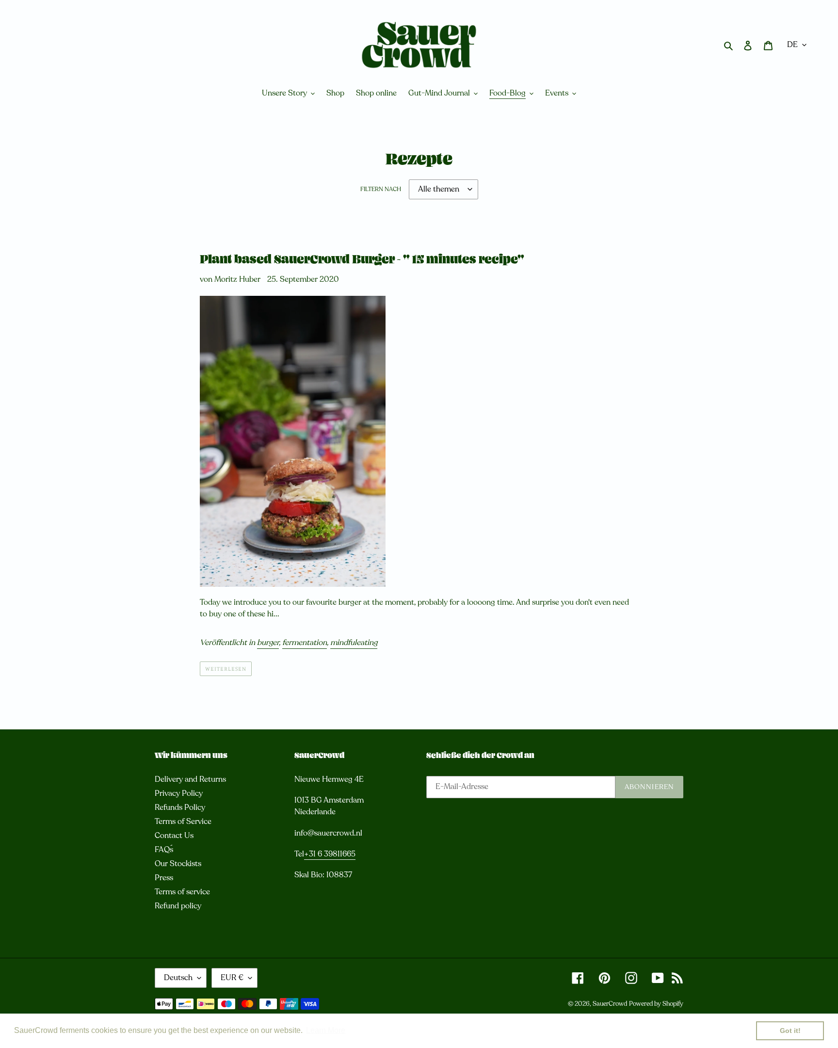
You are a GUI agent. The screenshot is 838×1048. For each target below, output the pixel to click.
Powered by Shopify (656, 1004)
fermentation (304, 642)
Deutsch (178, 977)
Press (164, 877)
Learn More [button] (325, 1030)
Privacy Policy (179, 793)
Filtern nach (380, 189)
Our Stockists (178, 863)
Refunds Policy (180, 807)
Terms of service (182, 892)
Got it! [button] (790, 1030)
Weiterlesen (225, 668)
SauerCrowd (610, 1004)
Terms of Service (183, 821)
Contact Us (174, 835)
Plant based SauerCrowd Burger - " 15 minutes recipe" (362, 260)
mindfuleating (353, 642)
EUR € (232, 977)
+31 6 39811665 (329, 854)
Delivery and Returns (190, 779)
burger (268, 642)
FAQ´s (164, 849)
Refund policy (178, 906)
